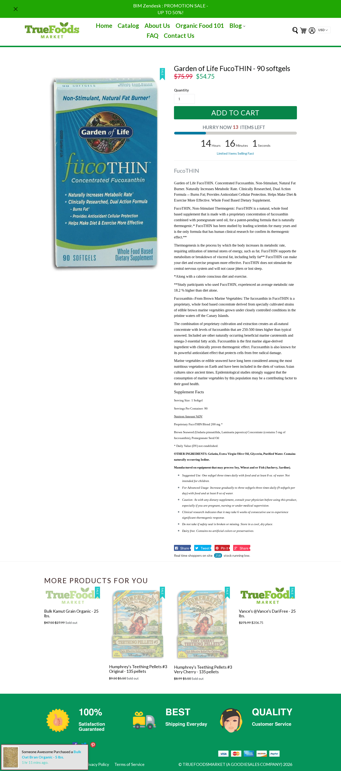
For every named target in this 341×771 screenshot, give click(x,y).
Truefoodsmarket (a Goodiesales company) (232, 764)
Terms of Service (129, 764)
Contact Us (179, 35)
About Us (157, 25)
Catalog (128, 25)
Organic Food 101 (200, 25)
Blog (238, 25)
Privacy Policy (96, 764)
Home (104, 25)
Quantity (181, 90)
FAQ (152, 35)
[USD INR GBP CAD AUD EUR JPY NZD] (324, 30)
